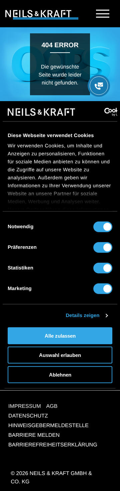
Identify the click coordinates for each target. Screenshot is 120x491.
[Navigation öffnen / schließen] (102, 14)
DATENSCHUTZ (28, 416)
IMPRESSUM (24, 406)
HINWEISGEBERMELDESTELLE (48, 425)
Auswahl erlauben (60, 355)
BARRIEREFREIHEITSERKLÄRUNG (52, 445)
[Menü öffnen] (99, 86)
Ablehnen (60, 374)
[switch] (102, 247)
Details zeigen (82, 315)
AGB (52, 406)
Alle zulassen (60, 335)
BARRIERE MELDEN (34, 435)
